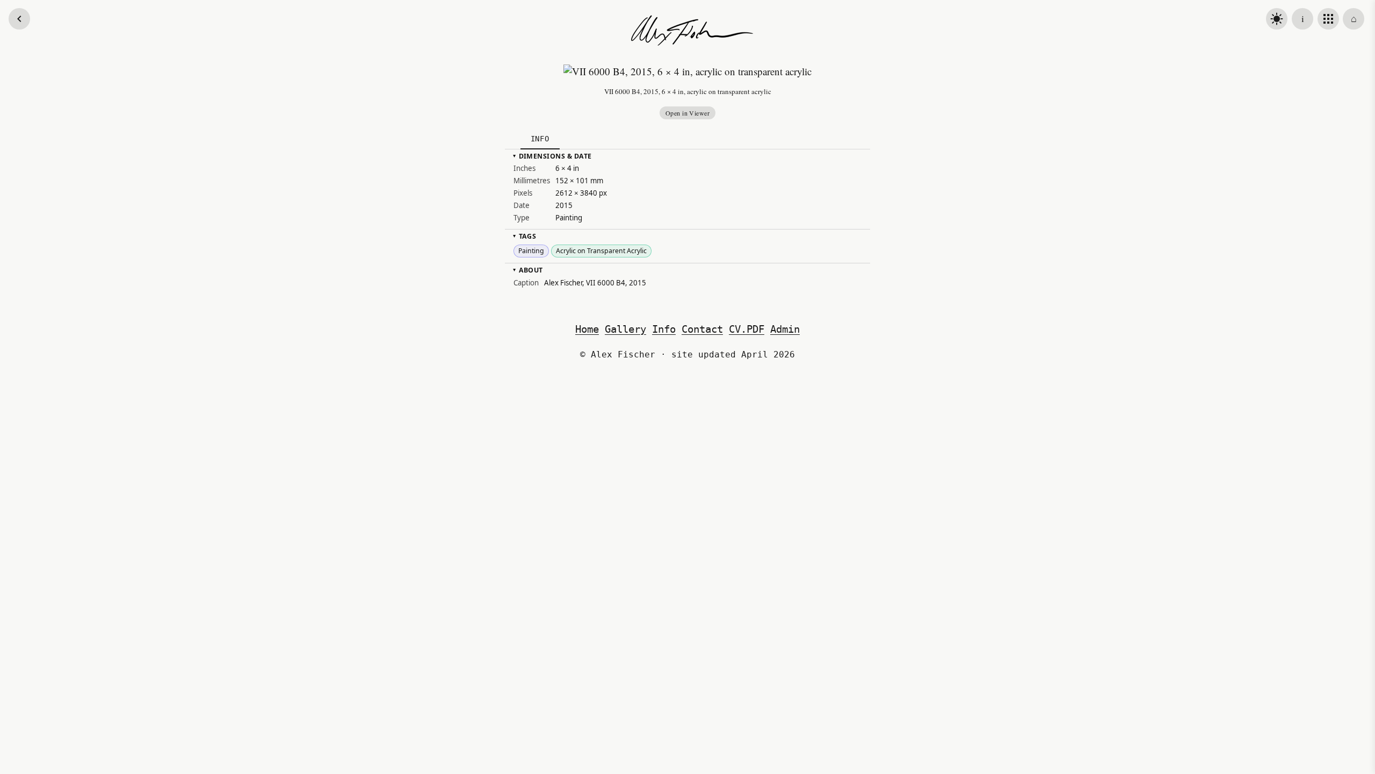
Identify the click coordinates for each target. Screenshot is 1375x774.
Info (664, 329)
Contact (702, 329)
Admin (785, 329)
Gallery (625, 329)
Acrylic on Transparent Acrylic (601, 250)
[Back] (19, 19)
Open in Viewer (687, 113)
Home (587, 329)
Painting (531, 250)
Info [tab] (540, 138)
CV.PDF (746, 329)
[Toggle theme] (1276, 19)
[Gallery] (1328, 19)
